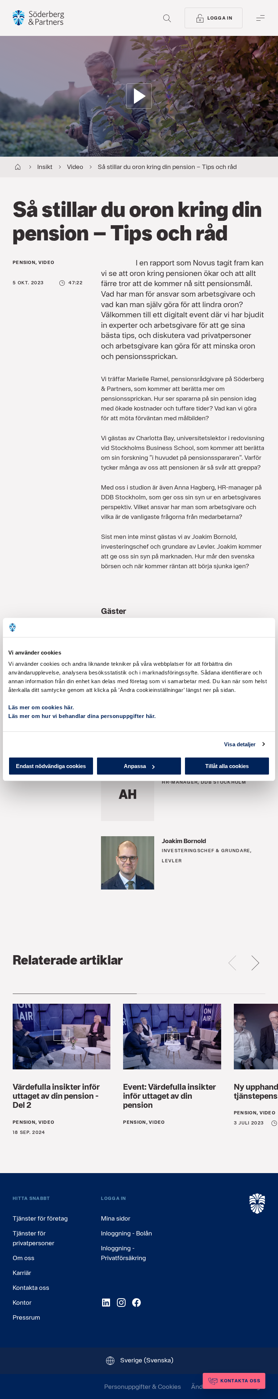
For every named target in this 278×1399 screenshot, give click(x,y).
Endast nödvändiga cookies (51, 766)
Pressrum (26, 1317)
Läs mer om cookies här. (41, 707)
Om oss (23, 1258)
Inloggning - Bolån (126, 1233)
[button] (139, 96)
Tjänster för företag (40, 1218)
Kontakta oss (31, 1287)
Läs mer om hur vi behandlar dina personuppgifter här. (82, 716)
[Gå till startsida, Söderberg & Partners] (38, 17)
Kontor (22, 1302)
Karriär (22, 1272)
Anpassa (135, 766)
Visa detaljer (240, 744)
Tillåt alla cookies (227, 766)
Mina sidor (115, 1218)
